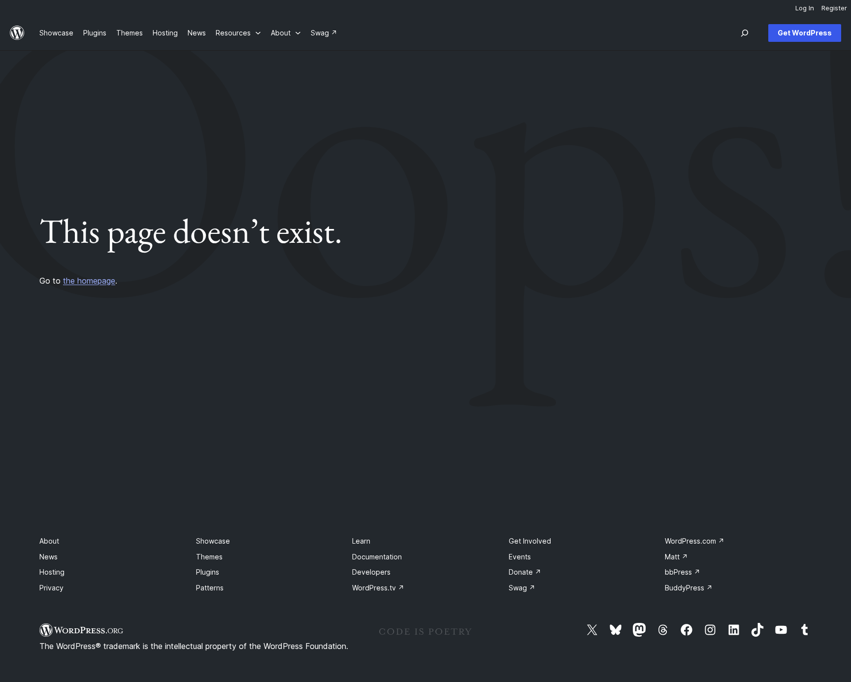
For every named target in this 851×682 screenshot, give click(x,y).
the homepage (89, 281)
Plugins (207, 572)
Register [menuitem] (834, 8)
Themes (209, 556)
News (48, 556)
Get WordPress (805, 33)
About (49, 541)
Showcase (213, 541)
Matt (676, 556)
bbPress (682, 572)
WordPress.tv (378, 588)
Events (520, 556)
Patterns (210, 588)
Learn (361, 541)
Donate (525, 572)
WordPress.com (694, 541)
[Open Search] (744, 33)
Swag (522, 588)
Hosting (52, 572)
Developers (371, 572)
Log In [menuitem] (804, 8)
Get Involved (530, 541)
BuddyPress (689, 588)
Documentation (377, 556)
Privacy (51, 588)
